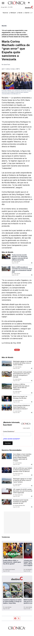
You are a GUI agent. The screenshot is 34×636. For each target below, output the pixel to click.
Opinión (27, 13)
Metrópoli (13, 13)
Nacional (5, 13)
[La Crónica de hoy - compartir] (31, 263)
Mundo (20, 13)
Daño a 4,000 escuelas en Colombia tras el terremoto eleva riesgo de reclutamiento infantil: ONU (22, 269)
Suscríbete (8, 443)
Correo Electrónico (9, 431)
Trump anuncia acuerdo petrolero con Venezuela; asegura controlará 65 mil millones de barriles (20, 257)
